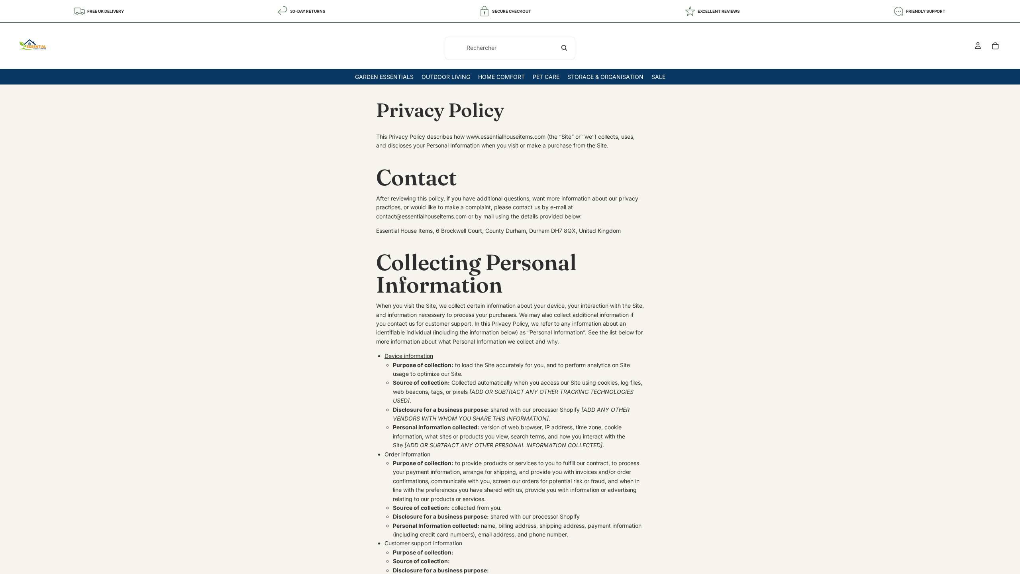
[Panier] (995, 46)
